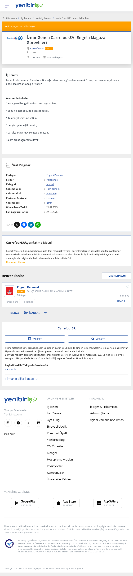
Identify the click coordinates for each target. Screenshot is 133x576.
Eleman (50, 198)
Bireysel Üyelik (56, 426)
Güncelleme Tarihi (16, 207)
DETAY (120, 301)
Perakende (52, 179)
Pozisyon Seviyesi (16, 198)
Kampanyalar (55, 473)
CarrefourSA (37, 48)
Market (50, 184)
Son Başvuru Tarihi (17, 211)
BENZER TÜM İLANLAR (25, 313)
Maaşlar (52, 453)
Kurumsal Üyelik (57, 433)
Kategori (11, 184)
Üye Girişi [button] (53, 420)
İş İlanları (52, 407)
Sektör (10, 179)
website (100, 339)
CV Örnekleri (55, 446)
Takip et (37, 339)
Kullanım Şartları (100, 413)
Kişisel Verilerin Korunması (107, 420)
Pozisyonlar (55, 466)
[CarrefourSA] (14, 38)
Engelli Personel (55, 175)
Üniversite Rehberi (59, 479)
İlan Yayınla (54, 413)
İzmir (49, 202)
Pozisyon (11, 175)
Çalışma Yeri (13, 202)
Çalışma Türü (13, 193)
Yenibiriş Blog (56, 440)
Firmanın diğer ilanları (19, 379)
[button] (15, 262)
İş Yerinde (51, 193)
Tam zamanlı (53, 188)
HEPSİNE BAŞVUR (116, 275)
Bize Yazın (9, 433)
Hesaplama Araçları (60, 459)
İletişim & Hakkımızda (104, 407)
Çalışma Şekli (13, 188)
